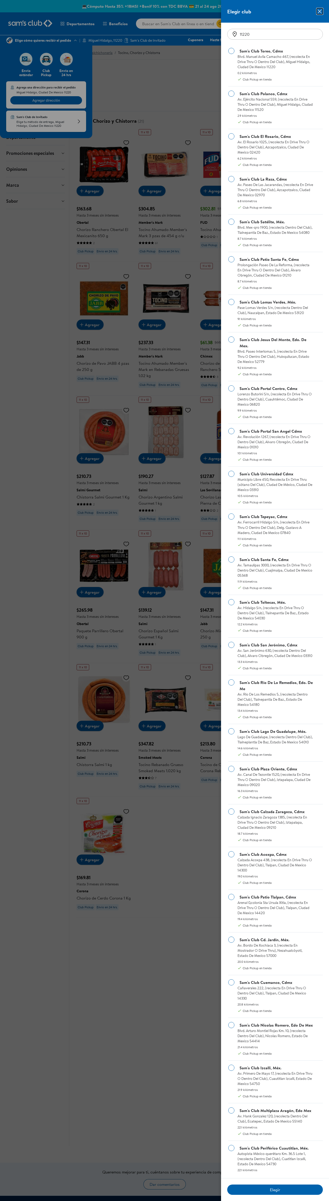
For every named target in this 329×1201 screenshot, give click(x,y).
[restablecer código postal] (235, 34)
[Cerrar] (320, 11)
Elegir (275, 1190)
